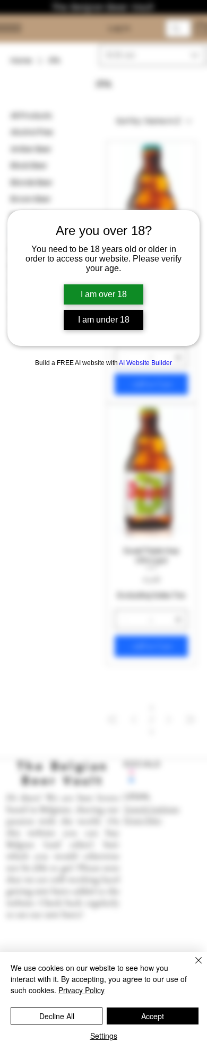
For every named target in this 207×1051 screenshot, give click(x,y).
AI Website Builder (145, 363)
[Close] (192, 966)
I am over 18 (104, 294)
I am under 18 (104, 319)
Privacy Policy (81, 990)
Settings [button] (103, 1035)
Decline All (56, 1016)
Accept (152, 1016)
